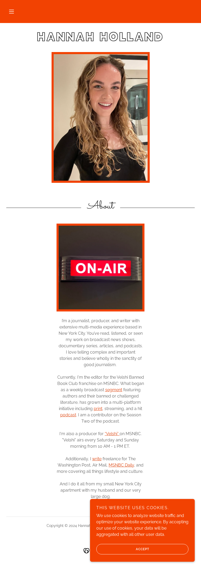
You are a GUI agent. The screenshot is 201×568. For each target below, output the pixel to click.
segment (113, 389)
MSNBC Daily (121, 465)
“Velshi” (112, 433)
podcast (68, 414)
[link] (100, 39)
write (97, 458)
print (98, 408)
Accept (142, 549)
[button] (11, 11)
